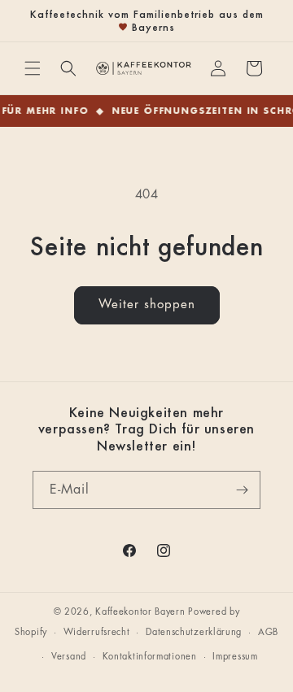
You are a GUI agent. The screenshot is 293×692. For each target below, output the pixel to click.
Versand (68, 656)
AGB (268, 632)
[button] (32, 68)
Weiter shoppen (146, 304)
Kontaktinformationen (150, 656)
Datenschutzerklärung (194, 632)
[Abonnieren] (242, 490)
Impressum (234, 656)
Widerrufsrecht (96, 632)
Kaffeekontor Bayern (140, 611)
